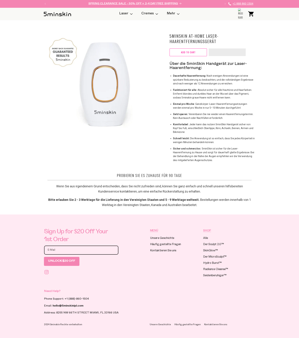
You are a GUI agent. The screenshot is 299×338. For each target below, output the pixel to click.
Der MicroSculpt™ (214, 257)
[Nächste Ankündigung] (225, 4)
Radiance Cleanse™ (215, 269)
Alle (205, 238)
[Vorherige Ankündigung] (45, 4)
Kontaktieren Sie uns (163, 251)
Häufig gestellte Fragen (165, 244)
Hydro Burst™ (212, 263)
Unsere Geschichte (162, 238)
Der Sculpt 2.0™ (213, 244)
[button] (227, 52)
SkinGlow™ (210, 251)
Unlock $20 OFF (61, 261)
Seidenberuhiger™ (214, 276)
